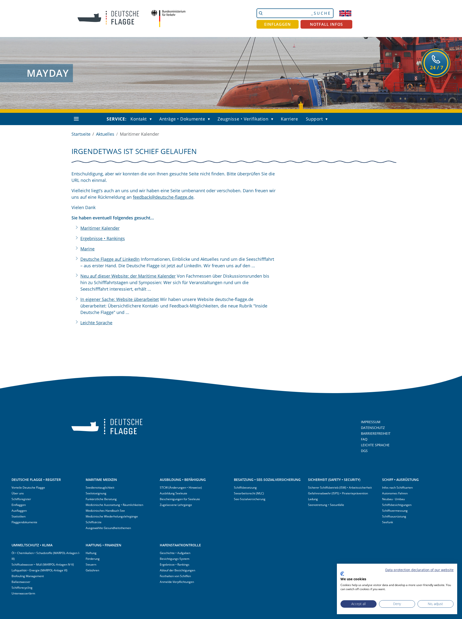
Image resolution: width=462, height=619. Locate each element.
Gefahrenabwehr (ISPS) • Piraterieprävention (338, 493)
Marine (87, 249)
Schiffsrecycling (22, 588)
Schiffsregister (21, 499)
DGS (364, 450)
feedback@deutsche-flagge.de (163, 197)
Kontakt (138, 119)
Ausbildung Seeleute (173, 493)
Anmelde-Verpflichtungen (177, 582)
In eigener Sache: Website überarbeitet (119, 299)
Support (314, 119)
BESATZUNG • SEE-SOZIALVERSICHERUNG (267, 479)
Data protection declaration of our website (419, 570)
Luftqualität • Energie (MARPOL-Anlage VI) (39, 570)
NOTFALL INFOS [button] (326, 24)
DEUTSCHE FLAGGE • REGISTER (36, 479)
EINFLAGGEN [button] (277, 24)
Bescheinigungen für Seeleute (180, 499)
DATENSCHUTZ (373, 427)
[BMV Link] (168, 18)
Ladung (313, 499)
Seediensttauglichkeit (100, 487)
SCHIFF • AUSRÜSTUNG (400, 479)
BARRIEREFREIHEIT (376, 433)
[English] (345, 13)
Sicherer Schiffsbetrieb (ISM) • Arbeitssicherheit (340, 487)
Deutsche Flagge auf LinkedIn (110, 259)
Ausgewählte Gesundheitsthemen (108, 528)
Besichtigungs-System (174, 559)
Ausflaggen (19, 511)
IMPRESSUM (370, 422)
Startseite (80, 134)
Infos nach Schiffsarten (397, 487)
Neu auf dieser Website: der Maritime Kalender (128, 276)
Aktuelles (105, 134)
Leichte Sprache (96, 322)
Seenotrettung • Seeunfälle (326, 505)
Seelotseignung (96, 493)
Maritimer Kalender (100, 228)
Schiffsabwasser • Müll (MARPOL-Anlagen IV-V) (43, 564)
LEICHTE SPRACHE (375, 445)
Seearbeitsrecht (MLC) (249, 493)
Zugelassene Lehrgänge (176, 505)
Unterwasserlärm (23, 593)
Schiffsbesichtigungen (396, 505)
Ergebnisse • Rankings (102, 238)
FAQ (364, 439)
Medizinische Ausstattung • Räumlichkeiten (114, 505)
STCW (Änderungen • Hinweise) (181, 487)
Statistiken (19, 516)
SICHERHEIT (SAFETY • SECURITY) (334, 479)
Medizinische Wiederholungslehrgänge (112, 516)
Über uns (18, 493)
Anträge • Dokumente (182, 119)
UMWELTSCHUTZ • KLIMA (32, 545)
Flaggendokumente (24, 522)
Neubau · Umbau (393, 499)
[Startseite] (104, 18)
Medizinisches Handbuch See (105, 511)
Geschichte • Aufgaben (175, 553)
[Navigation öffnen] (76, 119)
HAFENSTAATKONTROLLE (180, 545)
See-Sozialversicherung (249, 499)
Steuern (91, 564)
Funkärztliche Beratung (101, 499)
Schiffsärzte (94, 522)
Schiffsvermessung (395, 511)
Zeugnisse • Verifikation (243, 119)
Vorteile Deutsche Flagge (28, 487)
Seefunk (387, 522)
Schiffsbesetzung (245, 487)
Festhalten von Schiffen (175, 576)
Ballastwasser (21, 582)
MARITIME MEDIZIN (101, 479)
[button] (151, 119)
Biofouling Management (28, 576)
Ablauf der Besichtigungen (177, 570)
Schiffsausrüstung (394, 516)
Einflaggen (19, 505)
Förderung (93, 559)
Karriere (289, 119)
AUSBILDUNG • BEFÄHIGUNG (183, 479)
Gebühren (92, 570)
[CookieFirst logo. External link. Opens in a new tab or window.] (342, 574)
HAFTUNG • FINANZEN (103, 545)
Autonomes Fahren (395, 493)
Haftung (91, 553)
